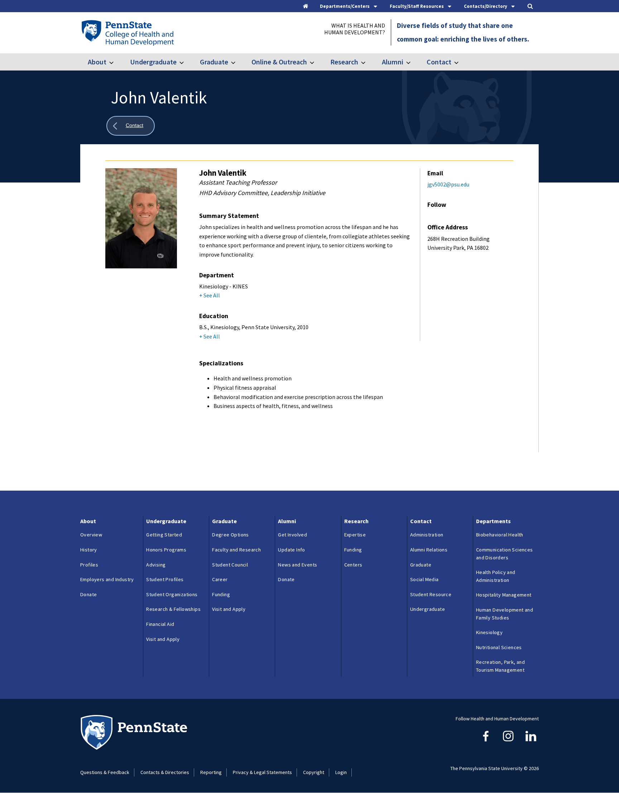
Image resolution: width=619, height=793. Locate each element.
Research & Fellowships (173, 609)
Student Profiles (164, 579)
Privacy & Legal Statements (262, 772)
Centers (353, 564)
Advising (155, 564)
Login (341, 772)
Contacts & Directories (164, 772)
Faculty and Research (236, 549)
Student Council (230, 564)
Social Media (424, 579)
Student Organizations (171, 594)
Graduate (214, 61)
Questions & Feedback (104, 772)
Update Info (291, 549)
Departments (493, 521)
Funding (221, 594)
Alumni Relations (428, 549)
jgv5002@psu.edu (448, 184)
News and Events (297, 564)
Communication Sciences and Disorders (504, 553)
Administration (426, 534)
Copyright (313, 772)
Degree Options (230, 534)
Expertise (355, 534)
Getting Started (164, 534)
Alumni (392, 61)
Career (219, 579)
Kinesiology (489, 632)
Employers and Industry (107, 579)
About (97, 61)
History (88, 549)
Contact (439, 61)
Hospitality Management (504, 595)
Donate (88, 594)
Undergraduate (153, 61)
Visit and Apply (162, 639)
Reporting (211, 772)
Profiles (89, 564)
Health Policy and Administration (495, 576)
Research (344, 61)
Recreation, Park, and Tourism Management (500, 666)
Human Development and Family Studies (504, 614)
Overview (91, 534)
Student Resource (430, 594)
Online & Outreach (279, 61)
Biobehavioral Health (499, 534)
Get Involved (292, 534)
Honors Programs (166, 549)
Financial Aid (160, 624)
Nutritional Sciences (499, 647)
